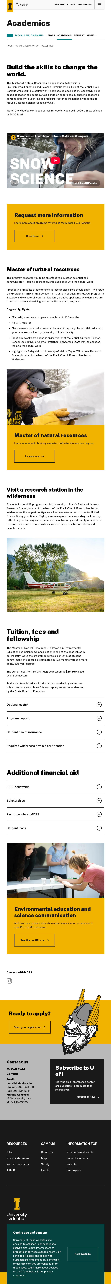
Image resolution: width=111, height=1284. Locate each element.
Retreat (79, 35)
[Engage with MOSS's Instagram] (9, 981)
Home (9, 46)
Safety (45, 1164)
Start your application (27, 1027)
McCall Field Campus (29, 35)
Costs (71, 4)
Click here (32, 236)
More (91, 35)
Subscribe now (86, 1097)
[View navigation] (99, 4)
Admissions (85, 4)
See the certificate (32, 940)
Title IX (11, 1170)
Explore (60, 4)
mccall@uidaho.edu (19, 1083)
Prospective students (80, 1152)
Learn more (32, 456)
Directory (47, 1152)
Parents (71, 1164)
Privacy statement (18, 1158)
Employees (74, 1170)
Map (44, 1158)
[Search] (17, 4)
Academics (64, 35)
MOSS (51, 35)
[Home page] (10, 6)
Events (45, 1170)
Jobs (9, 1152)
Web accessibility (18, 1164)
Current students (77, 1158)
